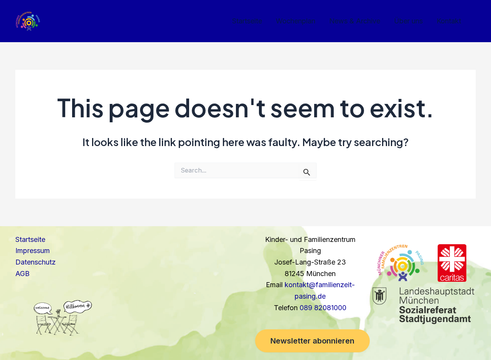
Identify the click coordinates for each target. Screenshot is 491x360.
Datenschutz (35, 262)
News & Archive (354, 21)
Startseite (247, 21)
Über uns (408, 21)
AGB (22, 274)
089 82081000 (323, 308)
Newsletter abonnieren (312, 340)
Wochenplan (295, 21)
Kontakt (449, 21)
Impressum (32, 251)
